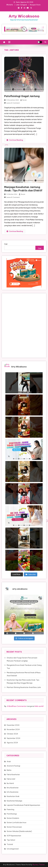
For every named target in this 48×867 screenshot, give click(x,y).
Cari (5, 244)
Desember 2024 (13, 725)
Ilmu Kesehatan (13, 788)
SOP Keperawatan (14, 836)
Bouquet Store (35, 5)
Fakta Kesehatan (13, 774)
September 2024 (13, 738)
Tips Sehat (11, 840)
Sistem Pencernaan (14, 827)
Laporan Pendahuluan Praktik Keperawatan (23, 805)
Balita (9, 770)
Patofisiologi (12, 814)
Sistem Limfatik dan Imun (16, 822)
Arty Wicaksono (24, 16)
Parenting (10, 809)
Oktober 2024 (12, 734)
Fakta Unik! (11, 779)
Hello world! (39, 706)
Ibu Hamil (10, 783)
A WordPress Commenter (16, 706)
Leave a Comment (13, 103)
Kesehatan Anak (13, 796)
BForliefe (10, 5)
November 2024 (13, 729)
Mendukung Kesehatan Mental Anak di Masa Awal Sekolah (23, 674)
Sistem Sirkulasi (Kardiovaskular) (19, 831)
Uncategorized (13, 849)
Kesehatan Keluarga (14, 801)
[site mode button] (40, 42)
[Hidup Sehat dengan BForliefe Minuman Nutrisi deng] (24, 614)
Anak (9, 761)
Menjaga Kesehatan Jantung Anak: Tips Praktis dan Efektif (23, 188)
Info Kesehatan (12, 792)
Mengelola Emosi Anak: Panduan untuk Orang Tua (24, 666)
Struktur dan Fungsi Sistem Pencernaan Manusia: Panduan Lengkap (22, 659)
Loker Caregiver (21, 5)
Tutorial (10, 844)
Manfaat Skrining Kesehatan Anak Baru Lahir (24, 687)
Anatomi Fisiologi (13, 766)
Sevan (24, 100)
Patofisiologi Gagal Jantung (22, 96)
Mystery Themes (39, 864)
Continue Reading (16, 140)
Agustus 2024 (12, 743)
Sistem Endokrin (13, 818)
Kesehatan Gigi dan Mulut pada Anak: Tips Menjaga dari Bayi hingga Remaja (23, 681)
